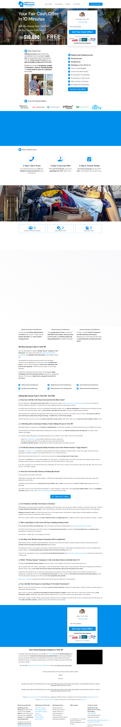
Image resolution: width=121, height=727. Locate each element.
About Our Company (40, 708)
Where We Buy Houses (41, 711)
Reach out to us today (24, 579)
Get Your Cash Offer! (82, 32)
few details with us (31, 439)
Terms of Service (39, 717)
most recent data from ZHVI (47, 699)
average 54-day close (92, 697)
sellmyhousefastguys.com (25, 725)
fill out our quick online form (44, 490)
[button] (31, 385)
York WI (50, 654)
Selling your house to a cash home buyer (74, 403)
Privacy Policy (39, 719)
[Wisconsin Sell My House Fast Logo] (26, 1)
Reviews (37, 713)
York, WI (84, 699)
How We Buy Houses (40, 709)
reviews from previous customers (76, 553)
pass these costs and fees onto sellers (81, 526)
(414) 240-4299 (92, 713)
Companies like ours (30, 451)
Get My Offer (38, 715)
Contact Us (90, 722)
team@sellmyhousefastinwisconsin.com (98, 720)
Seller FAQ (97, 722)
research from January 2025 (33, 697)
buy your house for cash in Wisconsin (38, 665)
